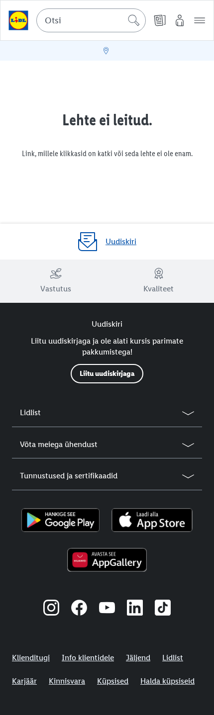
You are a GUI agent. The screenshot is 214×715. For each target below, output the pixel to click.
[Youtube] (107, 609)
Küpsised (112, 681)
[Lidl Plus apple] (152, 520)
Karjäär (24, 681)
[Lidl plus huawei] (106, 560)
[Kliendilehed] (160, 20)
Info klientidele (88, 657)
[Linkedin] (135, 609)
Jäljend (138, 657)
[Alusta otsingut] (134, 20)
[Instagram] (51, 609)
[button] (200, 20)
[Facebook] (79, 609)
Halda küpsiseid (167, 681)
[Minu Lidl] (180, 20)
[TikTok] (163, 609)
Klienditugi (31, 657)
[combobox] (91, 20)
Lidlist (172, 657)
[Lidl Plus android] (60, 520)
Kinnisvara (67, 681)
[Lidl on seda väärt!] (18, 20)
